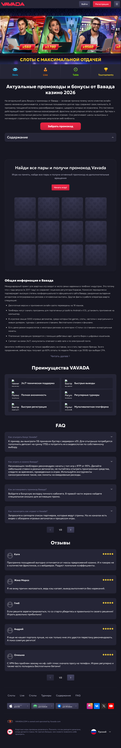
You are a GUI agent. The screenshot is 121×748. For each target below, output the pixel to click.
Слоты (11, 695)
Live (22, 695)
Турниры (46, 695)
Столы (33, 695)
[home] (12, 4)
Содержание (63, 695)
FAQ (78, 695)
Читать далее (59, 356)
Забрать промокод (60, 126)
